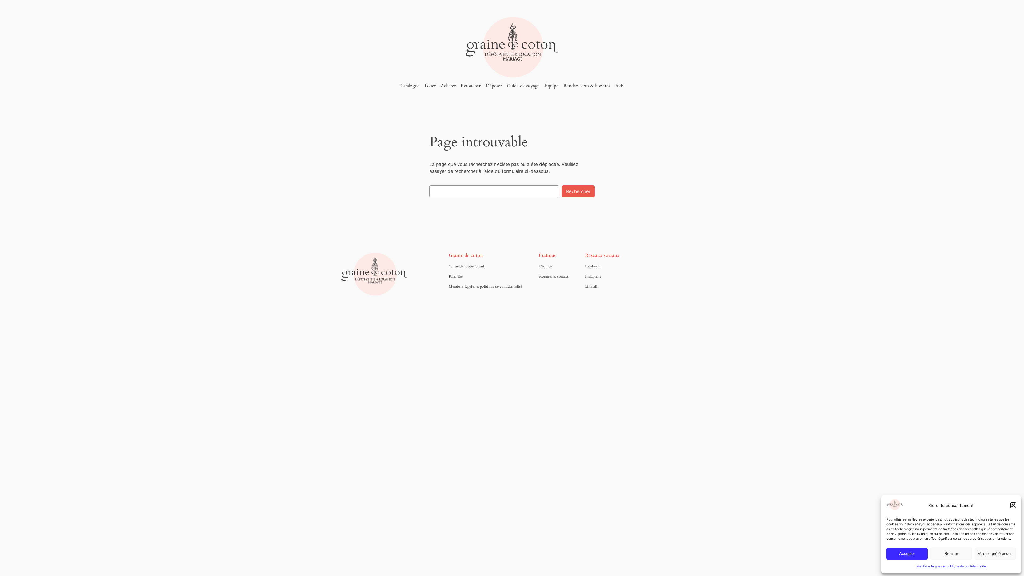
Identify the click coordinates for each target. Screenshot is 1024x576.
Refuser (951, 553)
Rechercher (578, 191)
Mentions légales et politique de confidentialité (951, 566)
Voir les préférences (995, 553)
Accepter (907, 553)
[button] (1013, 505)
